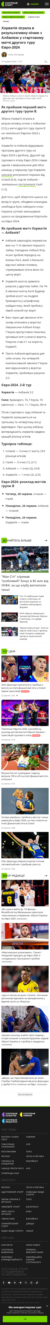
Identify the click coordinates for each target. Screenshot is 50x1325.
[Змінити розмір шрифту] (45, 61)
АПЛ (28, 1168)
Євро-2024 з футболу (11, 13)
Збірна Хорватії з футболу (13, 17)
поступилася (27, 184)
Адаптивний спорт (12, 1192)
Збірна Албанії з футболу (33, 13)
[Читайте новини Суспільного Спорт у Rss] (14, 1282)
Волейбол (32, 1161)
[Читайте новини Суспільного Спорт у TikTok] (37, 1282)
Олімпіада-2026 (10, 1173)
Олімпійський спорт (9, 1224)
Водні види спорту (12, 1231)
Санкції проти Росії (12, 1168)
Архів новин (33, 1245)
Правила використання (34, 1251)
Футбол (6, 21)
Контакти (7, 1245)
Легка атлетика (35, 1156)
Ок (25, 1319)
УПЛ (28, 1144)
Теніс (29, 1151)
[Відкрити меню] (47, 4)
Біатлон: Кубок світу (10, 1138)
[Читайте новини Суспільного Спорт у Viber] (26, 1282)
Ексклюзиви (8, 1151)
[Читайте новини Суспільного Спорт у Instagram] (31, 1282)
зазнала (7, 175)
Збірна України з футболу (10, 1200)
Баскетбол (32, 1206)
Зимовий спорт (10, 1206)
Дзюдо (30, 1223)
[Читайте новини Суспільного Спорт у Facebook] (3, 1282)
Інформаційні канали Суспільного (34, 1259)
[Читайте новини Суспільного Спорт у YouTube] (9, 1282)
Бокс (29, 1211)
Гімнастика (8, 1218)
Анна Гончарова (16, 54)
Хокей (29, 1231)
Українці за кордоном (7, 1162)
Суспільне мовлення (7, 1251)
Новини (30, 1136)
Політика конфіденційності (11, 1258)
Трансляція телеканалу (8, 1145)
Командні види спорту (35, 1193)
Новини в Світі (34, 17)
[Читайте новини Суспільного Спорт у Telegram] (20, 1282)
